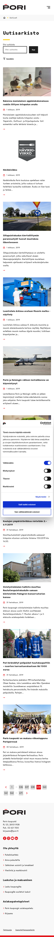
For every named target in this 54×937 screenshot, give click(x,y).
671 (20, 793)
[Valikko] (48, 7)
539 (39, 787)
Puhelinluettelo (11, 855)
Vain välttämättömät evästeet (27, 512)
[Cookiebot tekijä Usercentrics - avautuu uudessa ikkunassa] (40, 423)
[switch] (47, 471)
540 (44, 787)
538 (33, 787)
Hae (33, 50)
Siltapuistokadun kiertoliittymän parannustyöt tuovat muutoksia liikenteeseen (21, 239)
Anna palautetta (12, 860)
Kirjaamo (8, 913)
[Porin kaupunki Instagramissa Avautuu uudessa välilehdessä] (8, 838)
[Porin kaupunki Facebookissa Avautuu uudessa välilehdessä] (4, 838)
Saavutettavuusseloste (25, 930)
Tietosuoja (7, 930)
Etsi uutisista (9, 44)
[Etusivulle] (14, 7)
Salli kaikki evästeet (27, 504)
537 (27, 787)
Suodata (10, 59)
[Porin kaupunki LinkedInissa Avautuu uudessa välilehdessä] (16, 838)
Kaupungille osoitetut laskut (17, 892)
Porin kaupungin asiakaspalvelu (18, 908)
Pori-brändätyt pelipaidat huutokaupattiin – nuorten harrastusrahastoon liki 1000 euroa (26, 666)
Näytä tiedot (41, 497)
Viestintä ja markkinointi (15, 870)
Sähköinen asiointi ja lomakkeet (19, 865)
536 (21, 787)
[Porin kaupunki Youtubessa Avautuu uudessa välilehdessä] (12, 838)
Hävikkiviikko (10, 169)
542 (12, 793)
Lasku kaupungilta (12, 886)
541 (6, 793)
